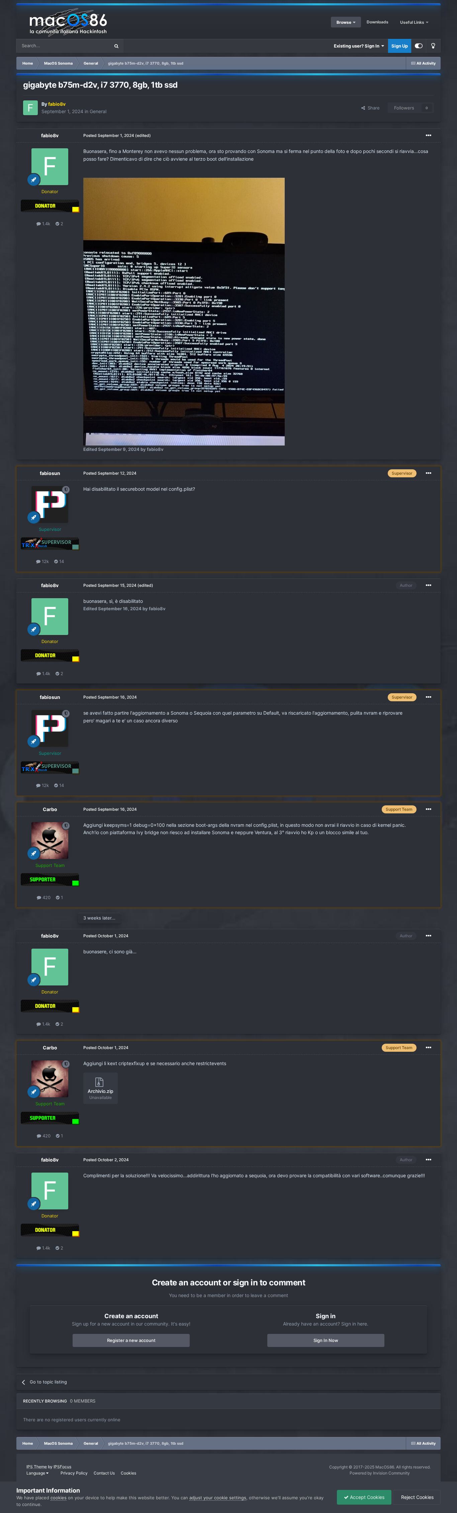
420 (46, 897)
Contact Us (104, 1473)
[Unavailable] (184, 311)
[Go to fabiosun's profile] (49, 504)
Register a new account (131, 1340)
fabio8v (50, 135)
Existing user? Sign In (357, 46)
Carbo (50, 809)
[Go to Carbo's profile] (49, 840)
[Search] (116, 46)
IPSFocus (62, 1466)
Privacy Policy (74, 1473)
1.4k (45, 223)
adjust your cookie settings (217, 1497)
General (98, 111)
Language (36, 1473)
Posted (108, 135)
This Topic (90, 45)
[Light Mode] (433, 46)
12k (44, 561)
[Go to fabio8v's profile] (30, 107)
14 (61, 561)
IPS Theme (36, 1466)
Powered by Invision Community (380, 1473)
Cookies (128, 1473)
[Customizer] (419, 46)
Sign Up (399, 46)
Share (372, 107)
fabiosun (50, 473)
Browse (344, 22)
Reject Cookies (417, 1497)
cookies (59, 1497)
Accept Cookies (366, 1497)
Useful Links (412, 22)
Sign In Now (325, 1340)
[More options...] (428, 136)
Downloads (377, 21)
